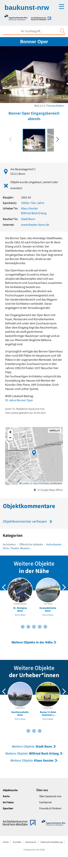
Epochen (8, 808)
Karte (6, 796)
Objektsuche (10, 790)
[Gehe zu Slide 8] (40, 627)
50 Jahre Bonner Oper (19, 400)
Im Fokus (8, 802)
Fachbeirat (45, 802)
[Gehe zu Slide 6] (34, 627)
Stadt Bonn (28, 219)
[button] (57, 139)
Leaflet (25, 483)
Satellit (54, 430)
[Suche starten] (62, 31)
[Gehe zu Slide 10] (45, 627)
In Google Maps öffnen (50, 490)
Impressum (30, 842)
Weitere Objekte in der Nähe (32, 642)
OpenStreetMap (41, 483)
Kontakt (17, 842)
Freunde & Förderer (50, 808)
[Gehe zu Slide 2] (23, 627)
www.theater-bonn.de (35, 225)
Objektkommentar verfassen (25, 521)
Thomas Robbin (55, 106)
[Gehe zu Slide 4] (28, 627)
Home (6, 842)
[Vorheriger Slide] (4, 587)
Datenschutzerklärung (51, 842)
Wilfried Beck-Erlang (33, 213)
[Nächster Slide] (64, 587)
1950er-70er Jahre (32, 203)
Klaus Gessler (29, 208)
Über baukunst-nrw (50, 796)
